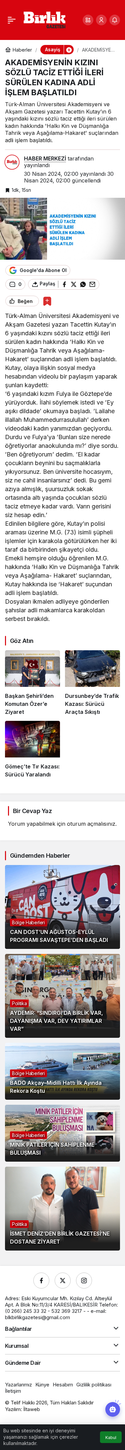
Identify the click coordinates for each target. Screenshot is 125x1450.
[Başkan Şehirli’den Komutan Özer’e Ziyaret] (32, 683)
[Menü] (11, 20)
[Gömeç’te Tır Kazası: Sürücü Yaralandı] (32, 749)
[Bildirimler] (114, 20)
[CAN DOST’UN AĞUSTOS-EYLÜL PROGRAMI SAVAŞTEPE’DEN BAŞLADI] (62, 907)
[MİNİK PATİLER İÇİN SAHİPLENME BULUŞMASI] (62, 1133)
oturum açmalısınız (91, 823)
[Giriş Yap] (101, 20)
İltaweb (31, 1409)
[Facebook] (41, 1281)
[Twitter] (63, 1281)
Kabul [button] (110, 1437)
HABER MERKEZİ (45, 158)
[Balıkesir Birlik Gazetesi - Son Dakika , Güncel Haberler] (44, 19)
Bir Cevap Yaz (32, 810)
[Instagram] (84, 1281)
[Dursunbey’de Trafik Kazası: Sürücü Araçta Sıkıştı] (92, 683)
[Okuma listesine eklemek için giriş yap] (47, 301)
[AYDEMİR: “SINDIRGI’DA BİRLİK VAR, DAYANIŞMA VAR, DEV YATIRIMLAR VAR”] (62, 996)
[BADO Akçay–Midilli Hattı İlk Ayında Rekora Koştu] (62, 1071)
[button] (88, 20)
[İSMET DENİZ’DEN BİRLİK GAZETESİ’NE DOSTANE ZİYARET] (62, 1209)
